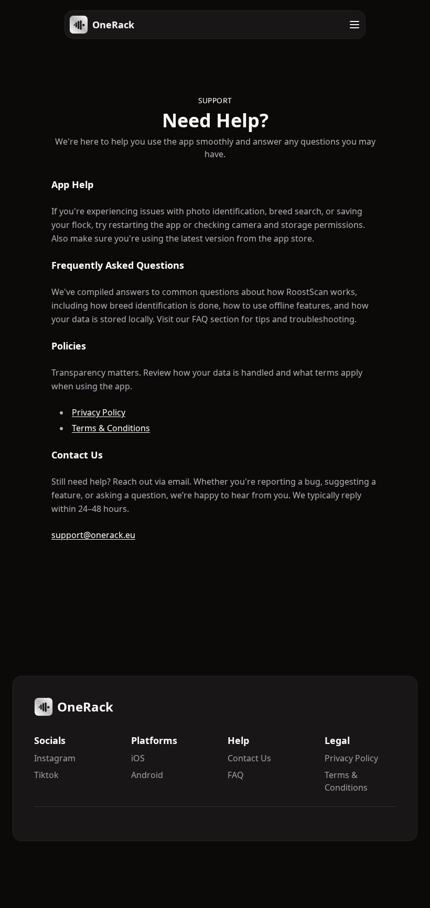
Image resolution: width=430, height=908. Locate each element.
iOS (138, 758)
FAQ (236, 775)
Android (147, 775)
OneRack (113, 24)
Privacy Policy (98, 412)
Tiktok (46, 775)
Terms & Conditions (111, 428)
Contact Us (249, 758)
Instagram (55, 758)
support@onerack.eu (93, 535)
